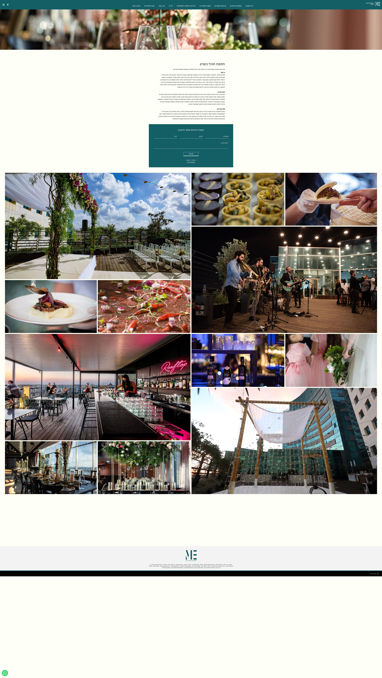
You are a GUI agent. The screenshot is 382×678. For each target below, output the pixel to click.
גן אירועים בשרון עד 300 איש (218, 566)
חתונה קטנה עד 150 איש (185, 566)
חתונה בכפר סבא (196, 566)
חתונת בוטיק (156, 566)
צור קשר (162, 6)
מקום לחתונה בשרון (198, 567)
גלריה (171, 6)
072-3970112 (191, 162)
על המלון (173, 564)
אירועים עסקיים (220, 6)
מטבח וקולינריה (205, 6)
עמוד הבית (229, 564)
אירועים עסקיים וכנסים (209, 564)
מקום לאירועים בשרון (209, 567)
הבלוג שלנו (136, 6)
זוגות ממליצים (149, 6)
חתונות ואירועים (236, 6)
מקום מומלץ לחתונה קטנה (177, 567)
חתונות (201, 564)
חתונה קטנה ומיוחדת (164, 566)
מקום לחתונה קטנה (188, 567)
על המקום (249, 6)
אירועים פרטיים (219, 564)
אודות (224, 564)
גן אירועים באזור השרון (157, 564)
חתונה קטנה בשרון (174, 566)
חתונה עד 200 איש (205, 566)
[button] (191, 6)
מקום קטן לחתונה (166, 567)
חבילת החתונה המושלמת (186, 6)
